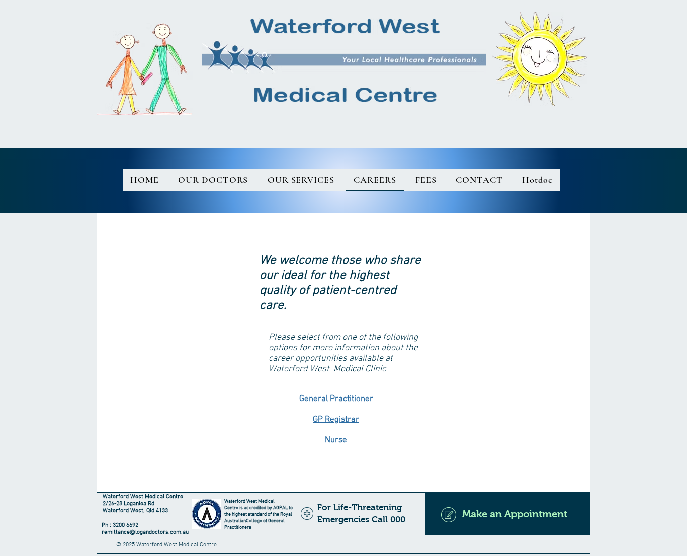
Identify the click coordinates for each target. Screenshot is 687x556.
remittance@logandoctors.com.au (145, 532)
